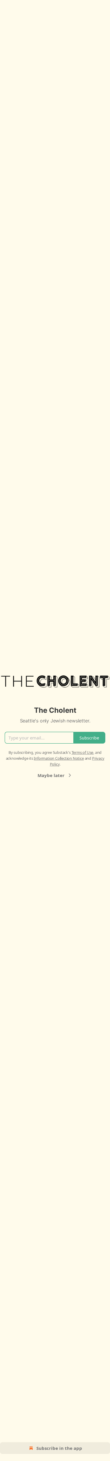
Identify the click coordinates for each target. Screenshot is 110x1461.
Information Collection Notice (59, 758)
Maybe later (51, 775)
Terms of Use (83, 752)
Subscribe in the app (59, 1448)
